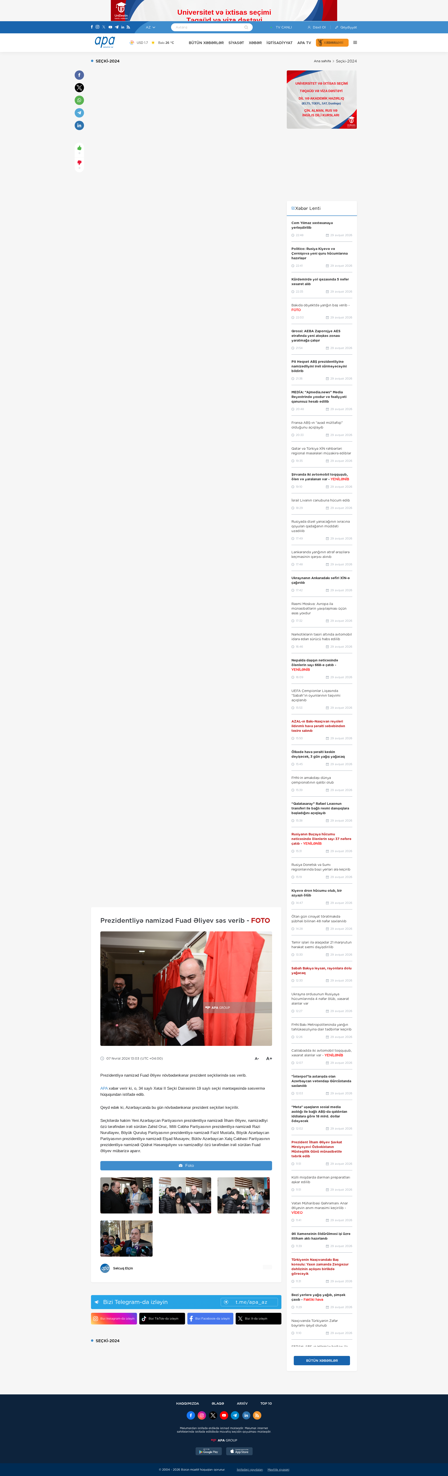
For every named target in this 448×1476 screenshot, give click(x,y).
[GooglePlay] (209, 1451)
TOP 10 (266, 1403)
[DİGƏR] (353, 42)
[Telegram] (117, 27)
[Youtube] (110, 27)
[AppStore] (239, 1451)
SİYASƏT (236, 43)
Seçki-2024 (346, 61)
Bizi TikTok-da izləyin (163, 1318)
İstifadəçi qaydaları (250, 1469)
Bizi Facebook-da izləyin (212, 1318)
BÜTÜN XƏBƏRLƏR (206, 43)
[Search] (246, 28)
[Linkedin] (122, 27)
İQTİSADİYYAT (279, 43)
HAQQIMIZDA (187, 1403)
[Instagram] (97, 27)
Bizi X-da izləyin (256, 1318)
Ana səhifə (322, 61)
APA (104, 1088)
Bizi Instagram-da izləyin (117, 1318)
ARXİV (242, 1403)
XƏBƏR (255, 43)
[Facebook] (92, 27)
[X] (104, 27)
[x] (213, 1416)
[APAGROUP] (224, 1440)
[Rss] (128, 27)
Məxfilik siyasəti (278, 1469)
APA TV (304, 43)
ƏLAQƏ (218, 1403)
